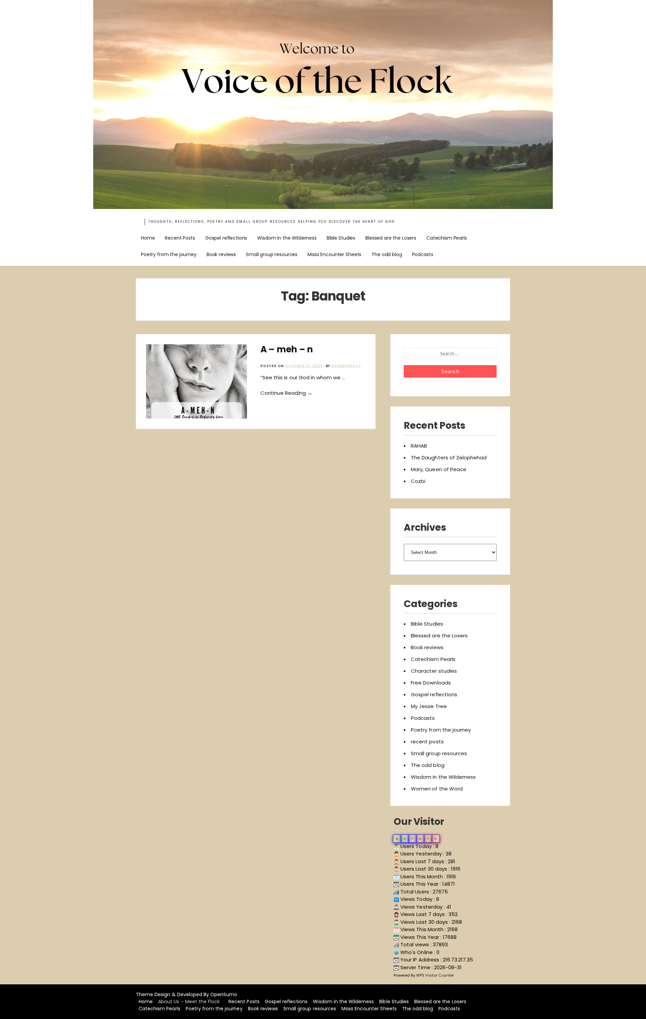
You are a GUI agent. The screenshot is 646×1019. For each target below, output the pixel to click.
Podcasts (422, 254)
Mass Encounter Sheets (334, 254)
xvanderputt (346, 365)
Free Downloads (431, 682)
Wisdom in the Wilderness (287, 238)
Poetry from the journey (168, 254)
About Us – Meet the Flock (189, 1001)
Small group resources (271, 254)
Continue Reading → (286, 392)
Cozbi (418, 481)
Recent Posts (180, 238)
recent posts (427, 741)
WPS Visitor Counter (435, 975)
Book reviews (221, 254)
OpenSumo (223, 994)
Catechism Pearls (446, 238)
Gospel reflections (226, 238)
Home (148, 238)
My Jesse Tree (429, 706)
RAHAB (419, 445)
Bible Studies (341, 238)
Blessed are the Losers (390, 238)
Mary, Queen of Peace (438, 469)
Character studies (434, 670)
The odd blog (386, 254)
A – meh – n (286, 349)
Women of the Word (437, 788)
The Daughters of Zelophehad (449, 457)
